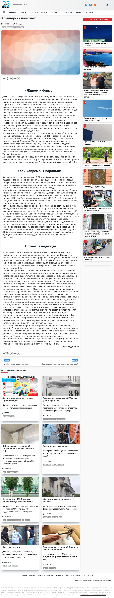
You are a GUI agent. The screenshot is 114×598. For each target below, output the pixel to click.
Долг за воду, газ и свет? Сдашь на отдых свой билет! (60, 548)
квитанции (51, 419)
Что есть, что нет (11, 547)
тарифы (27, 520)
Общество (67, 12)
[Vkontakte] (4, 78)
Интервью (10, 520)
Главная (12, 12)
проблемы (18, 520)
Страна (55, 12)
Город (33, 12)
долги (46, 568)
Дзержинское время (13, 27)
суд (17, 472)
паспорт (55, 517)
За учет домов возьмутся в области (57, 500)
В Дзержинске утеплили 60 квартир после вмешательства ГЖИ (18, 448)
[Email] (14, 78)
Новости (22, 12)
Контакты (90, 12)
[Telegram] (11, 78)
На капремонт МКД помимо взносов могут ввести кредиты (18, 500)
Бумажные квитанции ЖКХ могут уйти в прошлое (60, 399)
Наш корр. (19, 24)
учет (60, 517)
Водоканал (6, 416)
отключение (59, 464)
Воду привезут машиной (55, 446)
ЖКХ (22, 27)
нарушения (10, 472)
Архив (78, 12)
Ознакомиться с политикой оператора (93, 595)
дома (45, 517)
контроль (15, 565)
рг (23, 520)
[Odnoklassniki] (7, 78)
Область (44, 12)
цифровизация (60, 419)
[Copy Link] (18, 78)
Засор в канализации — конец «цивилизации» (17, 399)
